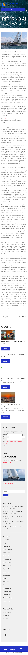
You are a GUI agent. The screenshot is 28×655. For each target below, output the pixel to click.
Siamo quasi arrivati (5, 317)
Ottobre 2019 (6, 601)
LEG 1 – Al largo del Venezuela (22, 317)
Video (6, 622)
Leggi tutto (6, 348)
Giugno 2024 (6, 539)
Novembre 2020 (7, 562)
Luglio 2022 (6, 556)
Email (4, 439)
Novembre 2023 (7, 549)
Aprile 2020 (6, 581)
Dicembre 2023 (7, 546)
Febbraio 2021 (7, 559)
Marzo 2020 (6, 585)
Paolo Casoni (18, 51)
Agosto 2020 (6, 568)
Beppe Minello (7, 462)
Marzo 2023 (6, 552)
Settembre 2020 (7, 565)
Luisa (6, 119)
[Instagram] (6, 635)
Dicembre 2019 (7, 594)
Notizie (6, 312)
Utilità (6, 618)
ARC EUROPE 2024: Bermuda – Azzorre (13, 521)
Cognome (6, 437)
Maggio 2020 (6, 578)
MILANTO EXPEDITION (9, 483)
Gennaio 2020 (7, 591)
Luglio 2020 (6, 572)
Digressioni (8, 612)
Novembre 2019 (7, 598)
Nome (5, 434)
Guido (11, 119)
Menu (12, 10)
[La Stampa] (14, 457)
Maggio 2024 (6, 543)
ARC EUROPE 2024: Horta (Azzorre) (13, 379)
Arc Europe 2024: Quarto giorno (11, 526)
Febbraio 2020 (7, 588)
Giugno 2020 (6, 575)
